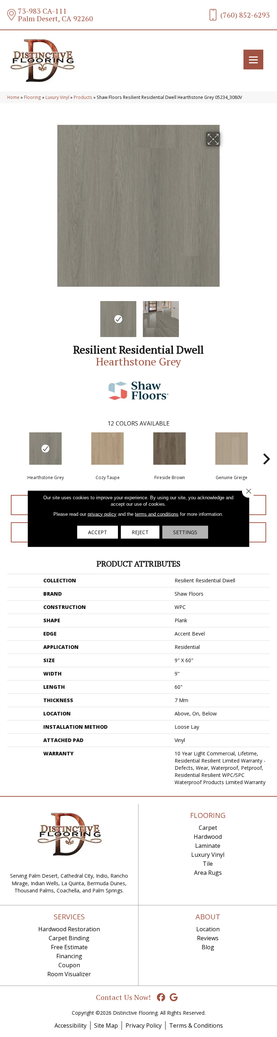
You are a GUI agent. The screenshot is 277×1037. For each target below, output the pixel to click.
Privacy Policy (144, 1025)
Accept (97, 531)
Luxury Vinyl (57, 97)
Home (13, 97)
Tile (208, 864)
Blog (208, 947)
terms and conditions (157, 514)
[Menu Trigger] (253, 59)
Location (208, 929)
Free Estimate (69, 947)
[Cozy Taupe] (107, 449)
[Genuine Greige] (232, 449)
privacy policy (102, 514)
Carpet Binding (69, 938)
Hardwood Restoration (69, 929)
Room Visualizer (69, 974)
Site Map (106, 1025)
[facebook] (161, 997)
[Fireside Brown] (169, 449)
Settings (185, 531)
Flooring (32, 97)
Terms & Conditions (196, 1025)
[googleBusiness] (174, 997)
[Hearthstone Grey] (45, 449)
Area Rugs (208, 873)
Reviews (208, 938)
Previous (52, 315)
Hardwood (208, 837)
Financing (69, 956)
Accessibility (70, 1025)
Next (225, 315)
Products (83, 97)
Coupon (69, 965)
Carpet (208, 828)
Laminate (207, 846)
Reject (140, 531)
